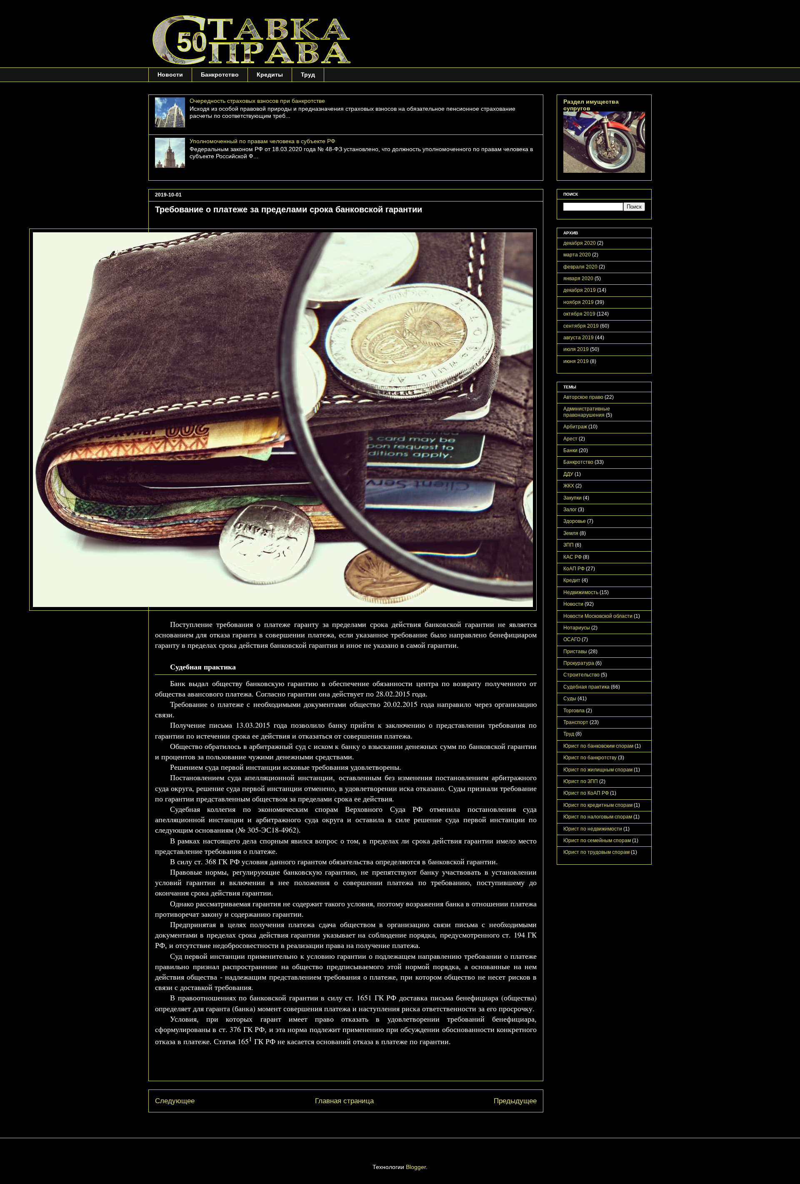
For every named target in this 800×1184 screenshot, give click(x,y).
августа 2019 (578, 338)
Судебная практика (586, 687)
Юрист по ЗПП (580, 781)
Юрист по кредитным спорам (597, 805)
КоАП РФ (574, 569)
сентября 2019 (581, 326)
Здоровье (574, 521)
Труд (308, 74)
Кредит (571, 580)
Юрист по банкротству (590, 758)
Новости (170, 74)
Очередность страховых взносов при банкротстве (257, 100)
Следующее (175, 1101)
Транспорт (575, 722)
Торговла (574, 711)
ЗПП (568, 545)
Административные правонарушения (586, 412)
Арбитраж (575, 427)
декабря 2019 (579, 290)
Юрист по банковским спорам (598, 746)
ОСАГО (571, 639)
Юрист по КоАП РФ (586, 793)
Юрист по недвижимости (592, 829)
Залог (570, 509)
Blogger (416, 1167)
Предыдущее (515, 1101)
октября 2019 (579, 314)
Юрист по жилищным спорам (597, 770)
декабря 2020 (579, 243)
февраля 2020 (580, 267)
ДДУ (568, 474)
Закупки (572, 498)
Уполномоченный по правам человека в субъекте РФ (262, 141)
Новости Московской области (597, 616)
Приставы (575, 651)
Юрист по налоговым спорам (597, 817)
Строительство (581, 675)
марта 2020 (577, 255)
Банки (570, 450)
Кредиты (270, 74)
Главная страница (344, 1101)
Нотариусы (576, 628)
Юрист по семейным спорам (597, 840)
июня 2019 (576, 361)
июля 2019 (576, 349)
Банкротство (220, 74)
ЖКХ (568, 486)
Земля (570, 533)
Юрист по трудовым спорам (596, 852)
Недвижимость (580, 592)
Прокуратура (578, 663)
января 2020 (578, 278)
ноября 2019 (578, 302)
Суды (569, 698)
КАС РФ (572, 557)
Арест (570, 439)
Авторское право (583, 397)
